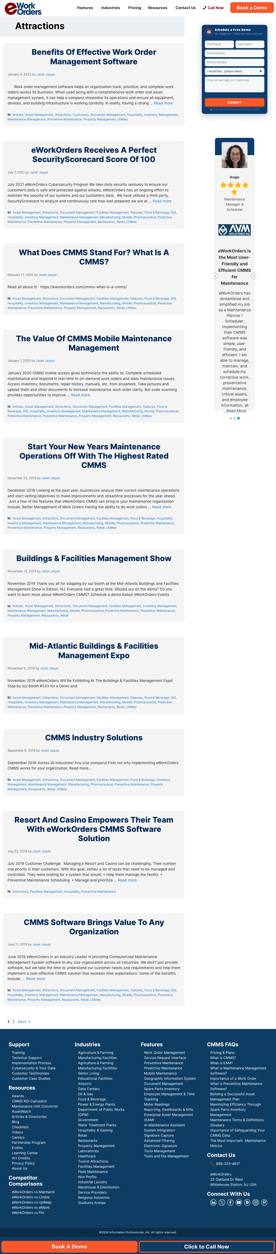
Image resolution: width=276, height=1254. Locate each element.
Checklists (20, 1127)
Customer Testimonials (30, 1073)
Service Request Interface (165, 1058)
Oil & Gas (85, 1094)
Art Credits (21, 1158)
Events (17, 1147)
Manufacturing (110, 217)
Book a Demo (252, 8)
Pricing (134, 8)
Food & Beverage (156, 212)
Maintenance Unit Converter (35, 1106)
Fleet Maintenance (93, 1171)
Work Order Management (164, 1052)
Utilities (123, 119)
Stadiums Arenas (91, 1203)
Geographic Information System (170, 1078)
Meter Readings (156, 1104)
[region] (15, 1230)
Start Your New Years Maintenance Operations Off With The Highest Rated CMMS (94, 456)
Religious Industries (94, 1197)
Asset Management (39, 114)
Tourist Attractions (93, 1161)
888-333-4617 (225, 1163)
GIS (173, 212)
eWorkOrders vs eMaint (31, 1207)
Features (136, 212)
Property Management (99, 119)
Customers (81, 114)
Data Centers (89, 1089)
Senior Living (88, 1073)
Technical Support (27, 1058)
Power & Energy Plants (96, 1104)
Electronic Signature (160, 1146)
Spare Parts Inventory (162, 1089)
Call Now (216, 8)
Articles (18, 114)
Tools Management (159, 1151)
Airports (85, 1083)
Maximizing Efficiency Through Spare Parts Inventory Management (235, 1109)
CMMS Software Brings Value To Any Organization (94, 926)
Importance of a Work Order (233, 1078)
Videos (17, 1132)
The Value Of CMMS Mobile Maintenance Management (94, 343)
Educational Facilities (95, 1078)
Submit (235, 102)
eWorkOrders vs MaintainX (33, 1192)
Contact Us (186, 8)
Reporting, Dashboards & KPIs (168, 1109)
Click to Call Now (206, 1246)
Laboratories (88, 1151)
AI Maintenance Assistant (164, 1125)
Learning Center (25, 1153)
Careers (18, 1137)
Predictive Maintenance (24, 416)
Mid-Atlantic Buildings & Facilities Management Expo (93, 650)
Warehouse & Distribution (98, 1187)
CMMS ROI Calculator (29, 1101)
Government (88, 1120)
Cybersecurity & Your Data (33, 1068)
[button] (230, 418)
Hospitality (135, 114)
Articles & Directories (29, 1116)
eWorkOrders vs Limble (31, 1197)
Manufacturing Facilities (97, 1058)
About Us (19, 1168)
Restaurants (106, 221)
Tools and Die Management (166, 1156)
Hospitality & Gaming (95, 1130)
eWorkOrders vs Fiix (28, 1212)
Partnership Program (29, 1142)
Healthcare (87, 1156)
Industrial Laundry (92, 1182)
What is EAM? (221, 1063)
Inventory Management (161, 114)
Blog (15, 1122)
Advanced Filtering (159, 1140)
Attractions (63, 114)
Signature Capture (159, 1135)
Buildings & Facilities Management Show (93, 558)
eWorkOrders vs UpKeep (32, 1202)
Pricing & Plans (222, 1052)
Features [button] (85, 8)
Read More (236, 411)
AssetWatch (21, 1111)
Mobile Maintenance (161, 1073)
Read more (163, 103)
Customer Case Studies (31, 1078)
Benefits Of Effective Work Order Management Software (94, 56)
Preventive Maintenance (64, 119)
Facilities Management (113, 212)
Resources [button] (157, 8)
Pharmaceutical (145, 217)
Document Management (108, 114)
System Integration (159, 1130)
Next (24, 1022)
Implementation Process (31, 1063)
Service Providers (92, 1192)
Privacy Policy (23, 1163)
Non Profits (87, 1177)
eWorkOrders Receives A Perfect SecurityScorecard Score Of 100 (94, 154)
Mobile (127, 217)
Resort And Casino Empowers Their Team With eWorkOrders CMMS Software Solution (93, 829)
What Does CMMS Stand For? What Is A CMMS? (94, 257)
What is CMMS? (223, 1058)
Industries (110, 8)
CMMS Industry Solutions (94, 737)
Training (18, 1052)
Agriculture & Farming (95, 1052)
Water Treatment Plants (97, 1125)
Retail (120, 221)
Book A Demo (69, 1246)
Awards (18, 1096)
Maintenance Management (27, 119)
